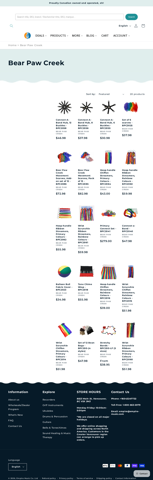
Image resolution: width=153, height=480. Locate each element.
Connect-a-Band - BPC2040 (128, 228)
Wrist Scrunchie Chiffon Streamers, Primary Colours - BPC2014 (62, 351)
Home (12, 45)
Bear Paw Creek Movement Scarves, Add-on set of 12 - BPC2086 (64, 177)
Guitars (47, 422)
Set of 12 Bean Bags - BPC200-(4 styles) (86, 346)
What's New (15, 414)
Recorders (49, 399)
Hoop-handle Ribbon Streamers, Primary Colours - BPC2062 (63, 232)
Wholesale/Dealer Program (19, 407)
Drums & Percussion (55, 416)
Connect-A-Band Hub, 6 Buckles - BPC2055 (107, 124)
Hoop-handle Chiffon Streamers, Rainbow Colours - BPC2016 (107, 291)
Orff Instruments (53, 405)
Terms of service (85, 478)
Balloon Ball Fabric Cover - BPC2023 (64, 287)
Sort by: (90, 94)
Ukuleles (48, 410)
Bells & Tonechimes (54, 427)
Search (131, 17)
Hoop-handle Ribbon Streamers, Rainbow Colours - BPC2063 (129, 177)
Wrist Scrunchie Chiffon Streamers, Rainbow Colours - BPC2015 (128, 292)
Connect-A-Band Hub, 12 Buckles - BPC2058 (63, 124)
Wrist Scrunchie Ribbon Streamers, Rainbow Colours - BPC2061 (84, 234)
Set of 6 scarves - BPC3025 (127, 122)
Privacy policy (66, 478)
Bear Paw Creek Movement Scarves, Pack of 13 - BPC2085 (86, 177)
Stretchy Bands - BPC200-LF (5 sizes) (108, 346)
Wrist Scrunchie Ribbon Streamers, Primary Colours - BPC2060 (128, 351)
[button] (27, 25)
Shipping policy (104, 478)
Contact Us (15, 426)
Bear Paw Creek (31, 45)
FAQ (11, 420)
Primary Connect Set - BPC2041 (108, 228)
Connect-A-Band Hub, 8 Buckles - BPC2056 (85, 124)
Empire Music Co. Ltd (27, 478)
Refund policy (49, 478)
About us (13, 399)
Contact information (125, 478)
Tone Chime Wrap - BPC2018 (85, 287)
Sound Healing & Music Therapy (57, 435)
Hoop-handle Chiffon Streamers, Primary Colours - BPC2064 (107, 177)
